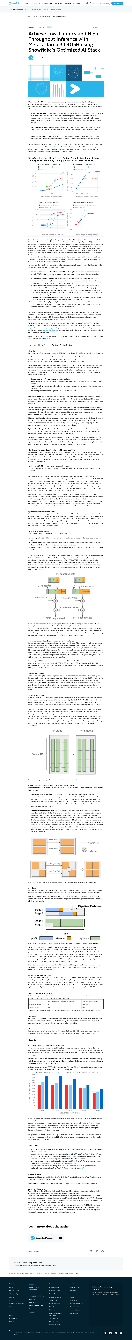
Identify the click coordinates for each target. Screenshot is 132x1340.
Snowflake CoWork (14, 1290)
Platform (11, 1287)
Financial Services (34, 1293)
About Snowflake (54, 1287)
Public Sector (32, 1302)
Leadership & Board (54, 1290)
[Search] (90, 3)
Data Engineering (13, 1294)
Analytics (11, 1297)
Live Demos (73, 1290)
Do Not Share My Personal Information (85, 1332)
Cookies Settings (70, 1332)
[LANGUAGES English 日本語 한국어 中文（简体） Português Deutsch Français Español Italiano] (87, 3)
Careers (51, 1294)
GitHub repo (71, 1156)
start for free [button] (117, 3)
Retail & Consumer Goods (36, 1305)
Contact (51, 1307)
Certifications (73, 1300)
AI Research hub (72, 1163)
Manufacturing (33, 1299)
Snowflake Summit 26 (55, 1325)
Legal (15, 1334)
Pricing (10, 1307)
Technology (32, 1312)
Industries (32, 1284)
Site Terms (47, 1332)
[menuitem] (27, 3)
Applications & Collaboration (17, 1303)
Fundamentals (73, 1294)
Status (10, 1321)
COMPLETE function (67, 325)
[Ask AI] (102, 27)
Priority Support (13, 1318)
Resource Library (74, 1287)
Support (11, 1315)
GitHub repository (64, 319)
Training (72, 1297)
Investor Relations (54, 1297)
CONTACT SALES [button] (104, 3)
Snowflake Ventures (54, 1318)
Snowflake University (75, 1303)
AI (9, 1300)
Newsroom (52, 1310)
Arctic (56, 147)
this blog (47, 338)
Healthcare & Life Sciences (36, 1296)
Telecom (31, 1309)
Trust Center (52, 1300)
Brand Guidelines (54, 1303)
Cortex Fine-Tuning (50, 330)
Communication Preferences (58, 1332)
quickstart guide (41, 1152)
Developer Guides (74, 1307)
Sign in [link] (94, 3)
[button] (19, 9)
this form (83, 1168)
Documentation (74, 1310)
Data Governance (74, 1313)
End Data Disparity (54, 1321)
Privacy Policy (39, 1332)
